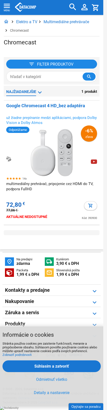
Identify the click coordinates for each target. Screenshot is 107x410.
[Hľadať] (72, 7)
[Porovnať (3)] (8, 158)
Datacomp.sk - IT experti (25, 7)
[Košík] (96, 7)
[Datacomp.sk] (6, 21)
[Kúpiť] (90, 205)
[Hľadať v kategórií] (89, 77)
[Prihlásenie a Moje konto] (84, 7)
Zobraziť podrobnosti (17, 355)
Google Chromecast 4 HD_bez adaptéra (45, 105)
